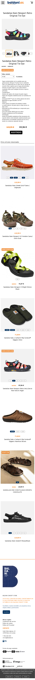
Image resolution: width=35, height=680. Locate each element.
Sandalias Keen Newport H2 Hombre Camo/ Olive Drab (17, 237)
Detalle (17, 191)
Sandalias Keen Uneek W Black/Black (17, 541)
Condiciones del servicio (9, 621)
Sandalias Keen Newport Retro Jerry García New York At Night (17, 389)
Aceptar (25, 676)
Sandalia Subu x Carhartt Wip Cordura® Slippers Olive (17, 339)
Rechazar (17, 676)
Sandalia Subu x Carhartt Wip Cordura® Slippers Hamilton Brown (17, 440)
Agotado (16, 132)
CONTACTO (6, 628)
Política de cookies (8, 623)
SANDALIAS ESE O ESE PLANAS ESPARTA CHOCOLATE (17, 491)
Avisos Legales (7, 619)
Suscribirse (6, 612)
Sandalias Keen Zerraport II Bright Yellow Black (17, 288)
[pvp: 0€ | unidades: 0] (32, 3)
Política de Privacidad (8, 625)
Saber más (9, 676)
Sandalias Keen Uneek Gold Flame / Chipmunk (17, 186)
